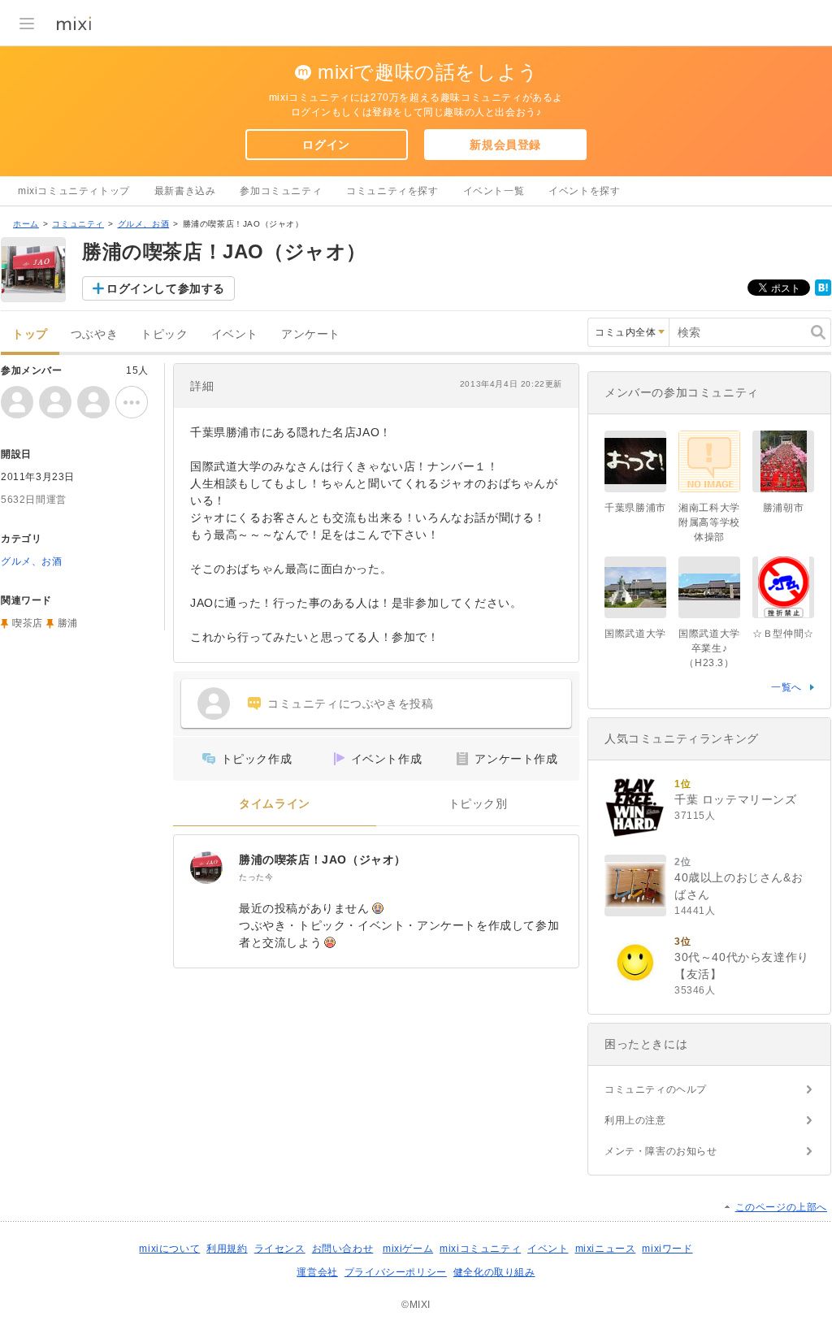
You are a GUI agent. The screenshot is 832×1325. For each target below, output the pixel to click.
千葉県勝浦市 (635, 507)
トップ (30, 334)
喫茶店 (27, 623)
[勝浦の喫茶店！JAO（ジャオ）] (206, 867)
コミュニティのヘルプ (655, 1089)
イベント (234, 334)
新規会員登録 (505, 144)
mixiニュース (605, 1248)
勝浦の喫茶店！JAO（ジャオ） (322, 859)
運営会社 (317, 1272)
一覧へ (786, 687)
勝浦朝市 (783, 507)
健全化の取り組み (494, 1272)
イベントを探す (584, 191)
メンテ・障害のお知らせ (660, 1151)
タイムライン (274, 804)
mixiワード (667, 1248)
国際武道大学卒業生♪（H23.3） (709, 648)
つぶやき (94, 334)
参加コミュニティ (281, 191)
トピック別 (478, 804)
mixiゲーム (408, 1248)
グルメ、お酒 (144, 223)
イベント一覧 (494, 191)
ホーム (26, 223)
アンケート (310, 334)
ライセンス (280, 1248)
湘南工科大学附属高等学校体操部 (709, 522)
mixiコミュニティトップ (74, 191)
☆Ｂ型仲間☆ (783, 633)
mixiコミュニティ (480, 1248)
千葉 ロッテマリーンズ (735, 799)
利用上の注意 (635, 1120)
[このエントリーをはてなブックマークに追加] (823, 292)
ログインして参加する (165, 288)
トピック (164, 334)
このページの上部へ (781, 1207)
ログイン (325, 144)
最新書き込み (185, 191)
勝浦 (68, 623)
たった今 (256, 877)
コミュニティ (78, 223)
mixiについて (169, 1248)
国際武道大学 (635, 633)
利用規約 (226, 1248)
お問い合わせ (343, 1248)
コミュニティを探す (392, 191)
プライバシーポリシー (395, 1272)
